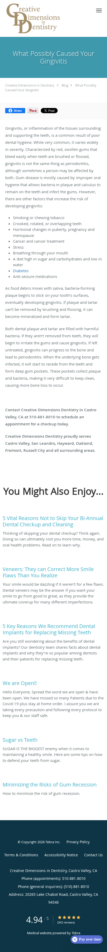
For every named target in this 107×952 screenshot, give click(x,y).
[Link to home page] (44, 18)
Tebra (76, 933)
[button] (99, 10)
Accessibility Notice (61, 854)
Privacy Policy (78, 841)
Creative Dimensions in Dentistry (29, 85)
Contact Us (93, 854)
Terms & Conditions (21, 854)
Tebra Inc (52, 842)
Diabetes (21, 270)
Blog (65, 85)
